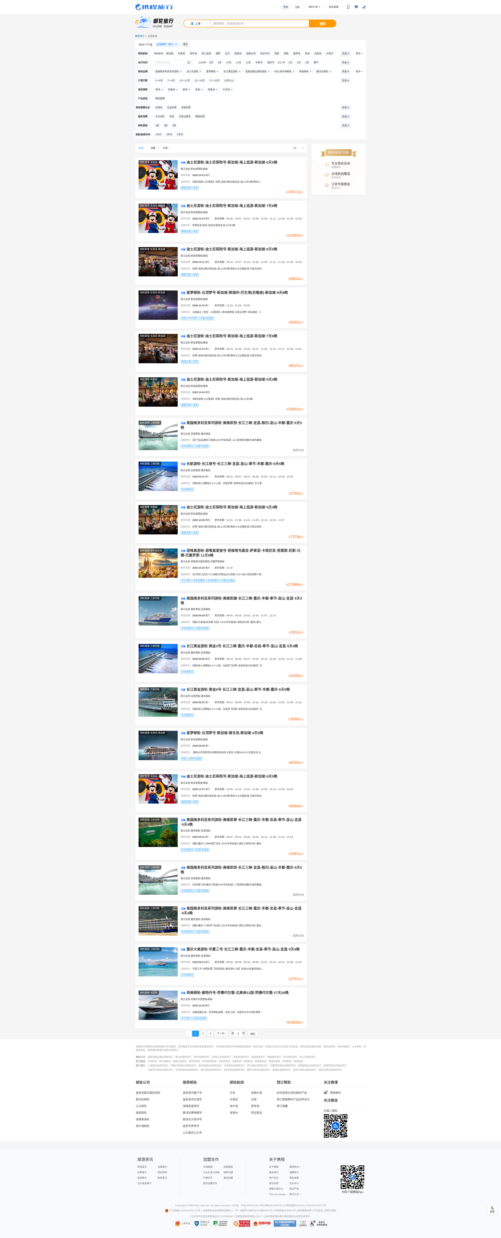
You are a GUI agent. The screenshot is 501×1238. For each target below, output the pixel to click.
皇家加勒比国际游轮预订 (160, 1057)
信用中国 (262, 1223)
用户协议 (273, 1178)
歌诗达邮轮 (143, 1099)
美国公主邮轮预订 (221, 1057)
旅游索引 (142, 1178)
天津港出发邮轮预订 (234, 1065)
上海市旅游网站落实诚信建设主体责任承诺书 (286, 1216)
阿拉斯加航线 (209, 1061)
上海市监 (185, 1223)
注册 (297, 7)
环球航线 (287, 1061)
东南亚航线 (224, 1061)
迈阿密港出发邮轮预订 (187, 1070)
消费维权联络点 (303, 1223)
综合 (141, 148)
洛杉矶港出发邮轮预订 (330, 1070)
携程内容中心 (276, 1189)
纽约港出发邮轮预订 (234, 1070)
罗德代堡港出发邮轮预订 (183, 1065)
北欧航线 (236, 1061)
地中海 (234, 1106)
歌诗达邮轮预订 (183, 1057)
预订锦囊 (282, 1106)
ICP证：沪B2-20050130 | (246, 1205)
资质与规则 (330, 1210)
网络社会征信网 (205, 1223)
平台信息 (318, 1210)
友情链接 (228, 1167)
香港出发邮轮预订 (281, 1070)
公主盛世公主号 (192, 1132)
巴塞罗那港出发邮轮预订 (283, 1065)
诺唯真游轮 (143, 1119)
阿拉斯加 (256, 1112)
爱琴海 (255, 1106)
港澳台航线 (274, 1061)
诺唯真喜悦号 (191, 1106)
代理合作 (208, 1178)
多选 (344, 53)
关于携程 (273, 1167)
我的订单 (313, 7)
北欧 (254, 1099)
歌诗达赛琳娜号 (192, 1112)
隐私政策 (294, 1178)
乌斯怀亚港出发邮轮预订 (160, 1070)
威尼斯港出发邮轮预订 (210, 1065)
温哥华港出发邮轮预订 (305, 1070)
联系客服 (333, 7)
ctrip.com (205, 1205)
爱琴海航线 (194, 1061)
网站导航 (162, 1172)
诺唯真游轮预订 (241, 1057)
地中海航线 (165, 1061)
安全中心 (294, 1183)
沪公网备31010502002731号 (184, 1210)
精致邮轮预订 (274, 1057)
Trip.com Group (277, 1194)
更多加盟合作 (210, 1183)
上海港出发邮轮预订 (158, 1065)
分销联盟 (208, 1167)
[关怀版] (364, 7)
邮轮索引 (162, 1178)
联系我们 (273, 1172)
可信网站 (241, 1223)
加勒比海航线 (180, 1061)
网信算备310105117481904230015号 (306, 1205)
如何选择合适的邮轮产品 (292, 1092)
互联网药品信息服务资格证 (217, 1210)
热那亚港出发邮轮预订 (335, 1065)
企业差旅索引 (144, 1183)
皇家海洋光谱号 (192, 1099)
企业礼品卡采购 (211, 1172)
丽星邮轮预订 (258, 1057)
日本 (232, 1092)
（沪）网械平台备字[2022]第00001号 (253, 1210)
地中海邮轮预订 (202, 1057)
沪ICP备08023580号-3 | (273, 1205)
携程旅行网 (154, 7)
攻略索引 (162, 1167)
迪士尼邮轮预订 (307, 1057)
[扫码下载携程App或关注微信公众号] (348, 7)
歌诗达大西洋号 (192, 1119)
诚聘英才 (294, 1172)
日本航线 (152, 1061)
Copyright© (181, 1205)
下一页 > (221, 1033)
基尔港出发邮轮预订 (211, 1070)
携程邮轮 (335, 1092)
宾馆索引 (142, 1167)
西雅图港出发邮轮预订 (309, 1065)
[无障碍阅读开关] (356, 7)
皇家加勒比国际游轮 (148, 1092)
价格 (165, 148)
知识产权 (294, 1189)
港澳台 (234, 1112)
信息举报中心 (221, 1223)
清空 (185, 44)
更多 (358, 53)
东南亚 (234, 1099)
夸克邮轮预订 (290, 1057)
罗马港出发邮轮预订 (257, 1065)
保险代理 (228, 1172)
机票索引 (142, 1172)
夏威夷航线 (261, 1061)
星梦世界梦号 (191, 1125)
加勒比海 (256, 1092)
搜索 (322, 23)
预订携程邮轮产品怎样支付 (293, 1099)
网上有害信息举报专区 (285, 1223)
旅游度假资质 (304, 1210)
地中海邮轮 (143, 1125)
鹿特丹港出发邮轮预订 (258, 1070)
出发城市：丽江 (165, 44)
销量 (153, 148)
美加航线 (298, 1061)
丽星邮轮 (141, 1112)
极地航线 (248, 1061)
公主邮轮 (141, 1106)
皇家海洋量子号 (192, 1092)
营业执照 (273, 1183)
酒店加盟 (228, 1178)
